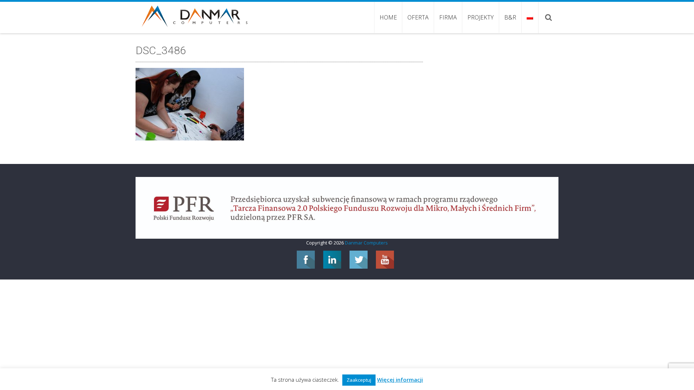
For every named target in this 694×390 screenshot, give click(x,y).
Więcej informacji (400, 379)
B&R (510, 17)
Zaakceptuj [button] (359, 380)
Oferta (418, 17)
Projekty (480, 17)
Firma (448, 17)
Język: (529, 17)
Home (388, 17)
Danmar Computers (366, 242)
